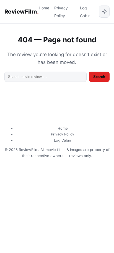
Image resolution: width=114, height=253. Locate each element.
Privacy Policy (62, 134)
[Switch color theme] (104, 12)
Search (99, 77)
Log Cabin (62, 140)
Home (44, 8)
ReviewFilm (21, 11)
